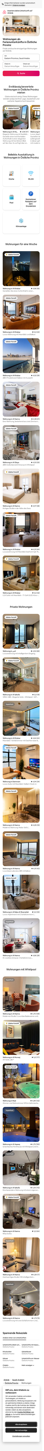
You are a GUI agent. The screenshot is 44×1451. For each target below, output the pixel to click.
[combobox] (21, 58)
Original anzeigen (18, 5)
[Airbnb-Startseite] (4, 11)
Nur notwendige (21, 1430)
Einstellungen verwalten (21, 1436)
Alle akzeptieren (21, 1424)
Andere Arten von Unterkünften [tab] (14, 1338)
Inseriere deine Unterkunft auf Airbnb (19, 12)
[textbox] (12, 66)
